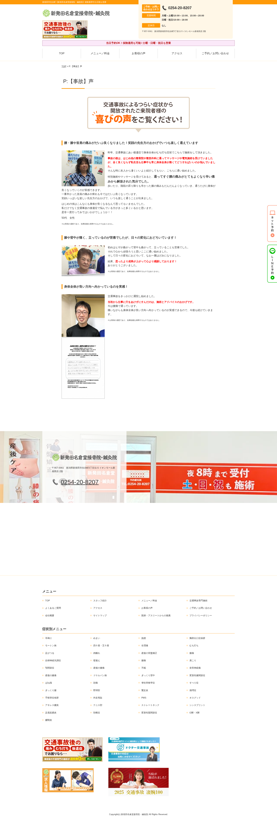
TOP (61, 53)
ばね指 (48, 682)
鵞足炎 (144, 690)
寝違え (96, 660)
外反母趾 (97, 697)
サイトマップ (100, 615)
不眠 (143, 668)
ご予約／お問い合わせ (215, 53)
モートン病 (50, 645)
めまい (96, 638)
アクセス (177, 53)
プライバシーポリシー (200, 615)
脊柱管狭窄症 (148, 682)
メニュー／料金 (100, 53)
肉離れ (96, 653)
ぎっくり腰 (50, 690)
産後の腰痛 (99, 668)
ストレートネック (150, 705)
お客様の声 (138, 53)
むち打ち (193, 645)
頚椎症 (96, 712)
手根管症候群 (52, 697)
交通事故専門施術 (198, 600)
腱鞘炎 (48, 720)
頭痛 (95, 682)
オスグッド (195, 697)
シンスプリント (197, 705)
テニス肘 (97, 705)
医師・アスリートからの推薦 (156, 615)
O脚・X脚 (194, 712)
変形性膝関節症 (197, 675)
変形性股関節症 (149, 712)
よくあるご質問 (53, 608)
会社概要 (49, 615)
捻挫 (143, 638)
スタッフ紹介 (100, 600)
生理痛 (144, 645)
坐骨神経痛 (195, 668)
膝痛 (191, 653)
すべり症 (193, 682)
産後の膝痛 (50, 675)
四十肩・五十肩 (101, 645)
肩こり (192, 660)
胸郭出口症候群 (197, 638)
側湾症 (192, 690)
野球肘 (96, 690)
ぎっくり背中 (148, 675)
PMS (143, 697)
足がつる (49, 653)
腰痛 (143, 660)
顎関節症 (49, 668)
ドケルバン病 (100, 675)
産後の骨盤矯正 (149, 653)
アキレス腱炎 (52, 705)
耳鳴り (48, 638)
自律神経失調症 (53, 660)
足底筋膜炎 (50, 712)
